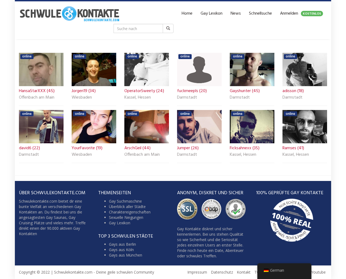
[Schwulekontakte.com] (69, 13)
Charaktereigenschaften (130, 212)
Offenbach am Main (36, 97)
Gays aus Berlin (122, 244)
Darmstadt (187, 97)
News (236, 13)
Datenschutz (222, 272)
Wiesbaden (82, 97)
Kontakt (244, 272)
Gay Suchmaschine (125, 201)
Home (187, 13)
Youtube (318, 272)
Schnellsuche (260, 13)
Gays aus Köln (121, 249)
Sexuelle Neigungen (126, 217)
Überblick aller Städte (127, 206)
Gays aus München (125, 255)
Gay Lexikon (211, 13)
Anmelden (300, 13)
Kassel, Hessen (137, 97)
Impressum (197, 272)
